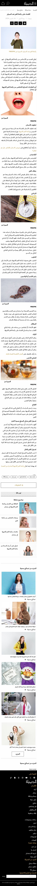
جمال (34, 793)
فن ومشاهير (32, 806)
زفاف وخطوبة (32, 813)
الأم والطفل (32, 809)
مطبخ (34, 803)
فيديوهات (33, 836)
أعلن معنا (33, 856)
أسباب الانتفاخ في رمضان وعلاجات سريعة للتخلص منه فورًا (21, 596)
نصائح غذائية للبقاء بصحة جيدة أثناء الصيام (25, 687)
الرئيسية (35, 10)
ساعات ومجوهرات (30, 819)
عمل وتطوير (32, 830)
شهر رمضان (14, 477)
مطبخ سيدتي (32, 866)
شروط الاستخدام (31, 853)
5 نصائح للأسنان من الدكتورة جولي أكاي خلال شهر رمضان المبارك (20, 717)
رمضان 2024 (5, 477)
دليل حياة (33, 799)
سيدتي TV (33, 870)
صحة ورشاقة (28, 10)
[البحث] (8, 3)
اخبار (34, 823)
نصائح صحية (20, 10)
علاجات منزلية (32, 477)
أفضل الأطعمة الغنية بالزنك (14, 354)
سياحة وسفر (32, 826)
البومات (34, 840)
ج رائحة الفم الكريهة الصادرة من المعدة (13, 466)
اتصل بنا (33, 850)
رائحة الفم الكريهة (24, 131)
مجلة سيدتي (32, 863)
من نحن (33, 846)
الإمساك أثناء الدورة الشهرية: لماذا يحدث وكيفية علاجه (22, 657)
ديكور (34, 833)
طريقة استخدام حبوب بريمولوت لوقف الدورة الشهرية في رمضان (20, 627)
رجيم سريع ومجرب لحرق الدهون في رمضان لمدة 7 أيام (22, 747)
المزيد (18, 754)
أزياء (35, 789)
